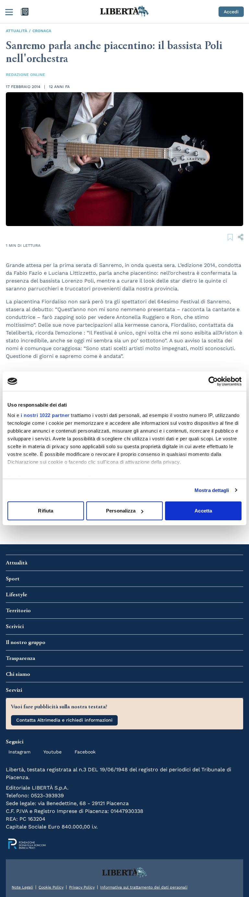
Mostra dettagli (212, 490)
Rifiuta (45, 510)
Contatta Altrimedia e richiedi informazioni (64, 720)
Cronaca (41, 31)
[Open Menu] (9, 11)
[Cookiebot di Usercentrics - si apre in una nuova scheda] (213, 381)
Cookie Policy (51, 887)
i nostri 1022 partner (45, 415)
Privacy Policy (82, 887)
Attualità (16, 31)
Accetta (203, 510)
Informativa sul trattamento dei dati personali (143, 887)
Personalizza (121, 510)
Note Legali (22, 887)
